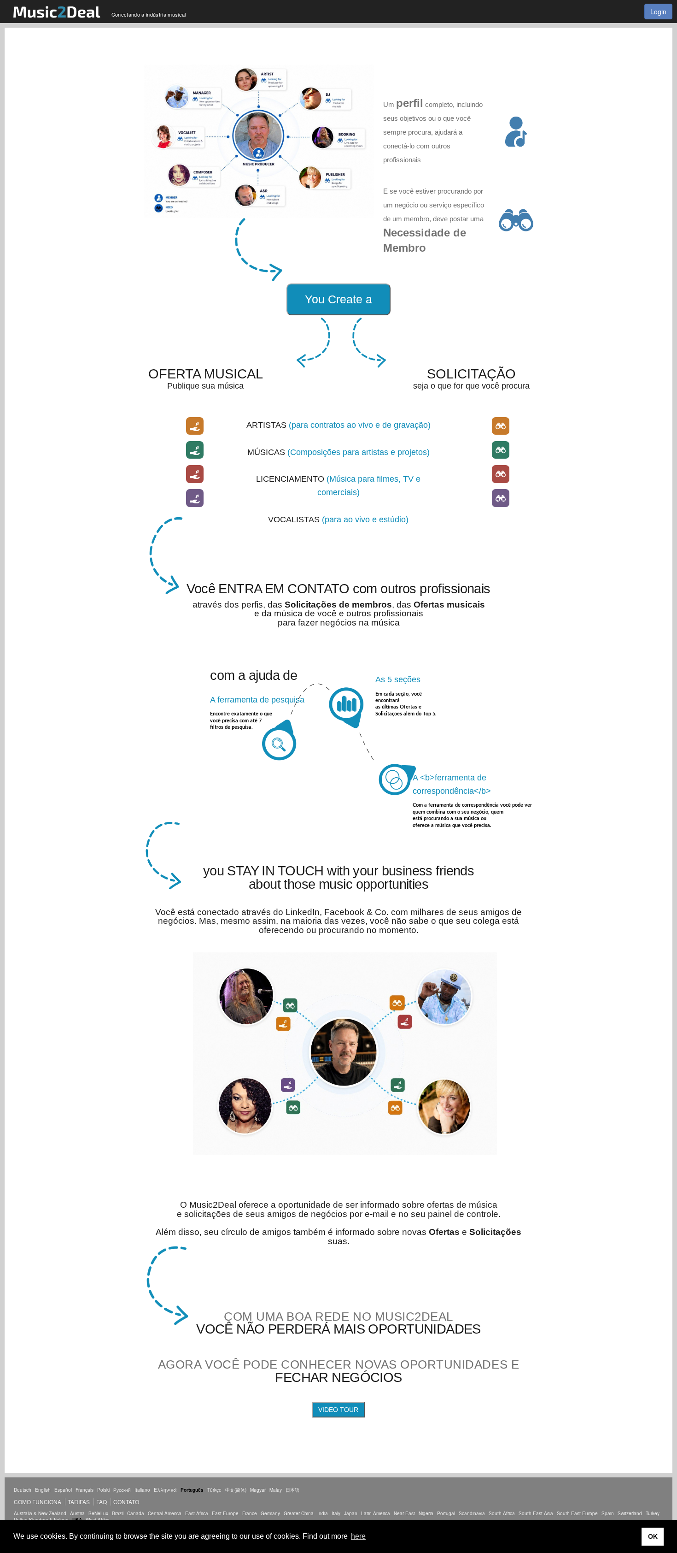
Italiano (142, 1490)
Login (658, 11)
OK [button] (653, 1536)
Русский (122, 1490)
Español (63, 1490)
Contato (126, 1502)
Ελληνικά (165, 1490)
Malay (275, 1490)
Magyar (258, 1490)
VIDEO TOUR (338, 1409)
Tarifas (79, 1502)
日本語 (292, 1490)
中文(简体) (235, 1490)
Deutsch (22, 1490)
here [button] (358, 1536)
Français (84, 1490)
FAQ (101, 1502)
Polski (103, 1490)
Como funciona (37, 1502)
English (43, 1490)
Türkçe (214, 1490)
